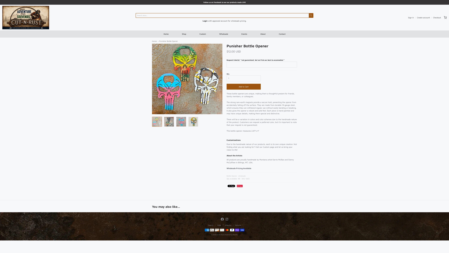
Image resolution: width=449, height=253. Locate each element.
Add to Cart (244, 87)
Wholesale (223, 34)
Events (244, 34)
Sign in (411, 18)
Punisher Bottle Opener (168, 41)
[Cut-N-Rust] (25, 17)
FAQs (219, 225)
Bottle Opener (232, 176)
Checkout (437, 18)
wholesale (242, 176)
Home (166, 34)
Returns (238, 225)
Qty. (228, 74)
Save (240, 186)
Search (210, 225)
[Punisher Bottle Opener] (157, 122)
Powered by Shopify (230, 235)
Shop (184, 34)
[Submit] (311, 15)
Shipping (228, 225)
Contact (282, 34)
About (263, 34)
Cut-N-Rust (220, 235)
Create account (423, 18)
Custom (202, 34)
